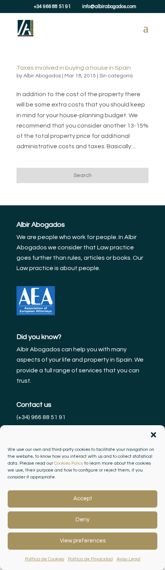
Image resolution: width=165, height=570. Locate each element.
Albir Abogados (42, 76)
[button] (153, 435)
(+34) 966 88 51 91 (41, 417)
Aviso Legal (128, 559)
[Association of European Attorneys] (35, 313)
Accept (82, 498)
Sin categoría (116, 76)
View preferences (83, 541)
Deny (82, 519)
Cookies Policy (68, 463)
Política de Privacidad (90, 559)
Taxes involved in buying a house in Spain (73, 68)
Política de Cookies (44, 559)
